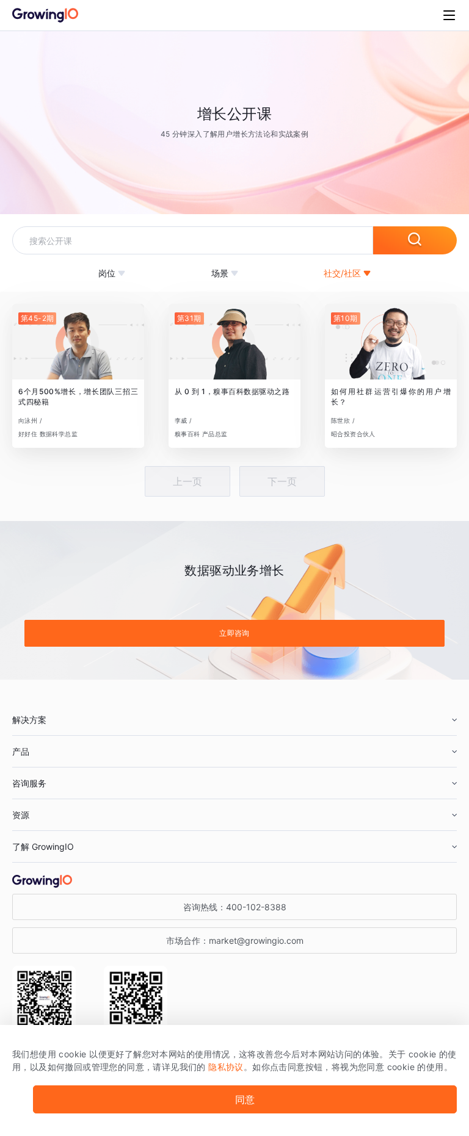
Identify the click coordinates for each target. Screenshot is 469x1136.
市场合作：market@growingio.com (235, 940)
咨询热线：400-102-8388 (234, 907)
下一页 (282, 481)
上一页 (187, 481)
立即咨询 (234, 633)
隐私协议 (226, 1067)
